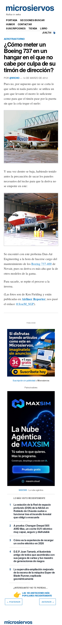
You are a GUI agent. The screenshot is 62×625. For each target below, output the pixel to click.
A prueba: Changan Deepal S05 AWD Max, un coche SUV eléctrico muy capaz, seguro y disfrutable (33, 529)
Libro (43, 28)
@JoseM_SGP (25, 304)
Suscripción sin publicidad (24, 380)
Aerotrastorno (14, 38)
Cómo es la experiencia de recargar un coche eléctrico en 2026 (33, 541)
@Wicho (14, 77)
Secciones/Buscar (32, 20)
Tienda (33, 28)
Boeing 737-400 (41, 264)
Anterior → (47, 601)
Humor (10, 24)
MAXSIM (23, 490)
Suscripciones (16, 28)
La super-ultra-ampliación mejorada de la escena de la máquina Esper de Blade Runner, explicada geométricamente (34, 574)
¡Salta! (47, 32)
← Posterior (13, 601)
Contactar (25, 24)
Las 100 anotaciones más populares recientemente (37, 594)
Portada (11, 20)
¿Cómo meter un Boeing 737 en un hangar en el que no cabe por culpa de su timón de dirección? (29, 57)
